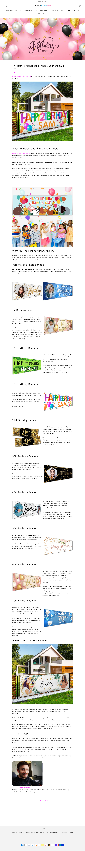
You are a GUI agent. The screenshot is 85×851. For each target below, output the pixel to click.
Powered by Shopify (48, 847)
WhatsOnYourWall (39, 847)
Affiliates (14, 832)
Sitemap (71, 832)
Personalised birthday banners (21, 76)
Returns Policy (44, 832)
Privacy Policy (35, 832)
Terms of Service (53, 832)
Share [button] (15, 73)
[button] (6, 6)
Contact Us (21, 832)
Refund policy (63, 832)
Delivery (28, 832)
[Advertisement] (42, 813)
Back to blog (43, 800)
